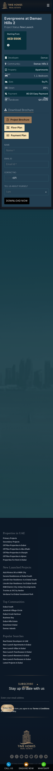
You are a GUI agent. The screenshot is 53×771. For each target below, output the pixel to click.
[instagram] (21, 756)
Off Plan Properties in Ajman (14, 556)
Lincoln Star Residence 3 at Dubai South (20, 583)
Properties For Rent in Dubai (14, 560)
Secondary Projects (11, 542)
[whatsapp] (31, 756)
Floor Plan (16, 128)
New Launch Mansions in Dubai (16, 655)
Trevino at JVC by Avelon (13, 590)
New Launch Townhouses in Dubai (17, 652)
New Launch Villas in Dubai (14, 648)
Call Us (8, 768)
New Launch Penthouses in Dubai (17, 659)
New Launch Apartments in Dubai (17, 645)
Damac (44, 58)
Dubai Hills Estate (10, 621)
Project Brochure (19, 120)
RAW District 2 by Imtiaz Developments (19, 587)
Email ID (8, 159)
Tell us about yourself (16, 186)
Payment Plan (18, 135)
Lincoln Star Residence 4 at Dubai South (20, 580)
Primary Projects (10, 538)
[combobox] (10, 178)
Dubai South (8, 607)
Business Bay (8, 618)
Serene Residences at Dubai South (17, 576)
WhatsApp (43, 768)
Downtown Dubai (10, 625)
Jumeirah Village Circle (12, 610)
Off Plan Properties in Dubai (14, 545)
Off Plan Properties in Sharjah (15, 553)
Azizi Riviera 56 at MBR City (14, 572)
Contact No (10, 172)
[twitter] (17, 756)
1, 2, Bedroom (41, 76)
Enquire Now (26, 768)
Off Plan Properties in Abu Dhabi (16, 549)
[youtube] (26, 756)
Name (7, 145)
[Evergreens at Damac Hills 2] (12, 5)
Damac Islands (9, 628)
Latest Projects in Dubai (13, 663)
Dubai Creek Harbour (12, 614)
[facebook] (12, 756)
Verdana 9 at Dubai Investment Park (18, 594)
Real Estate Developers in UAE (15, 641)
